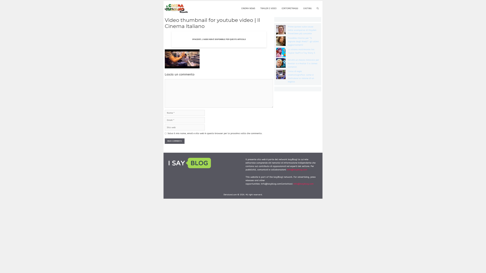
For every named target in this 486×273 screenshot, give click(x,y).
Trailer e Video (268, 8)
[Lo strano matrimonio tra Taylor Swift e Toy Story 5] (281, 53)
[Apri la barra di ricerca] (317, 8)
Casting (307, 8)
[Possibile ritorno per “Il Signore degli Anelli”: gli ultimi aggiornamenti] (281, 41)
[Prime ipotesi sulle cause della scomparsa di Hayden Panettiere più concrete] (281, 30)
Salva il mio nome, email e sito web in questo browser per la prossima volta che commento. (215, 133)
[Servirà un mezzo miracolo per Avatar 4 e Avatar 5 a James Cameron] (281, 63)
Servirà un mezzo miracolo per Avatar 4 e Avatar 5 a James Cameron (303, 63)
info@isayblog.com (297, 169)
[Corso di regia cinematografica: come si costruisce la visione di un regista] (281, 75)
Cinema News (248, 8)
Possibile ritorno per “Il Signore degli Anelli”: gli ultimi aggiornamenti (303, 41)
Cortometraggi (290, 8)
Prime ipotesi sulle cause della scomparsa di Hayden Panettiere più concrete (302, 30)
